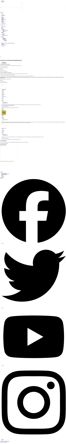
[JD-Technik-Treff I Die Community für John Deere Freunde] (32, 11)
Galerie (2, 20)
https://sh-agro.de (5, 102)
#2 (3, 120)
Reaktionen (3, 90)
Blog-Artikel (3, 94)
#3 (3, 135)
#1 (3, 103)
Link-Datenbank (3, 21)
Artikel (2, 16)
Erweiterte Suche (3, 23)
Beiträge (2, 118)
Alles (2, 13)
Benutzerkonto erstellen (2, 143)
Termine (2, 100)
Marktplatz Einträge (4, 96)
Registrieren (3, 1)
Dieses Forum (3, 15)
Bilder (2, 99)
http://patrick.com (5, 134)
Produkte (3, 22)
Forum (2, 17)
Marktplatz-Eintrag (4, 19)
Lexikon (2, 18)
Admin (6, 71)
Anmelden (7, 143)
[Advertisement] (21, 52)
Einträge (2, 95)
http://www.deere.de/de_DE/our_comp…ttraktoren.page (8, 105)
